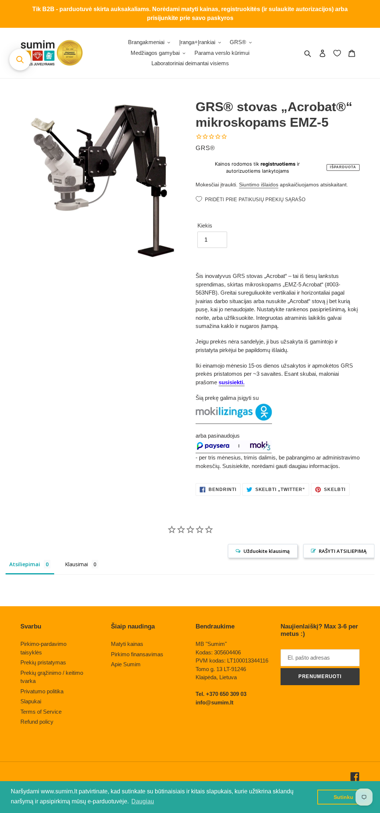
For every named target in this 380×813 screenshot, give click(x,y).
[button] (20, 59)
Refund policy (36, 722)
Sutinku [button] (343, 797)
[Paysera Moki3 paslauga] (234, 449)
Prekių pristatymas (43, 662)
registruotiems (278, 164)
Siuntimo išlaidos (258, 185)
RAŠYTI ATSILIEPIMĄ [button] (343, 551)
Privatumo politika (41, 691)
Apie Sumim (126, 664)
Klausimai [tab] (76, 564)
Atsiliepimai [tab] (24, 564)
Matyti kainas (127, 644)
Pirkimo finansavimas (137, 654)
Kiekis (204, 225)
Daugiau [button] (142, 801)
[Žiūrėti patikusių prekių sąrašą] (337, 53)
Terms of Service (41, 712)
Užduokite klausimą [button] (266, 551)
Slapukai (30, 701)
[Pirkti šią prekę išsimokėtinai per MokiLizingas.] (234, 420)
